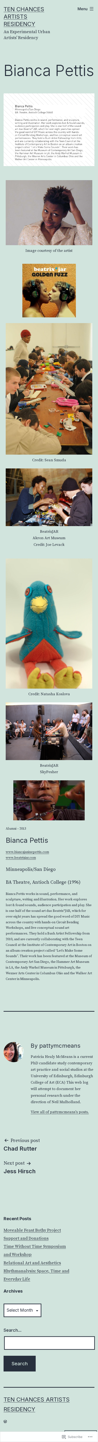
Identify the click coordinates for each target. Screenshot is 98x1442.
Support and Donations (26, 1238)
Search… (13, 1330)
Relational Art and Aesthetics (32, 1263)
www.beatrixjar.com (21, 858)
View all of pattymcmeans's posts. (60, 1112)
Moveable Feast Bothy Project (32, 1230)
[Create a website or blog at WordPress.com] (5, 1421)
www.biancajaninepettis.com (27, 852)
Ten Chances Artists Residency (24, 16)
